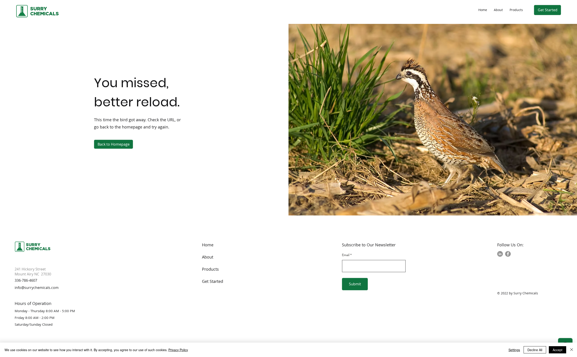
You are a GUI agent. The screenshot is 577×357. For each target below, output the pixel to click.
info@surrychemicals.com (37, 287)
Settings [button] (514, 350)
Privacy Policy (178, 350)
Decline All (534, 350)
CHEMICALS (38, 248)
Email (345, 254)
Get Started (212, 281)
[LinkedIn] (500, 254)
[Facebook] (508, 254)
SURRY (38, 8)
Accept (557, 350)
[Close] (571, 349)
